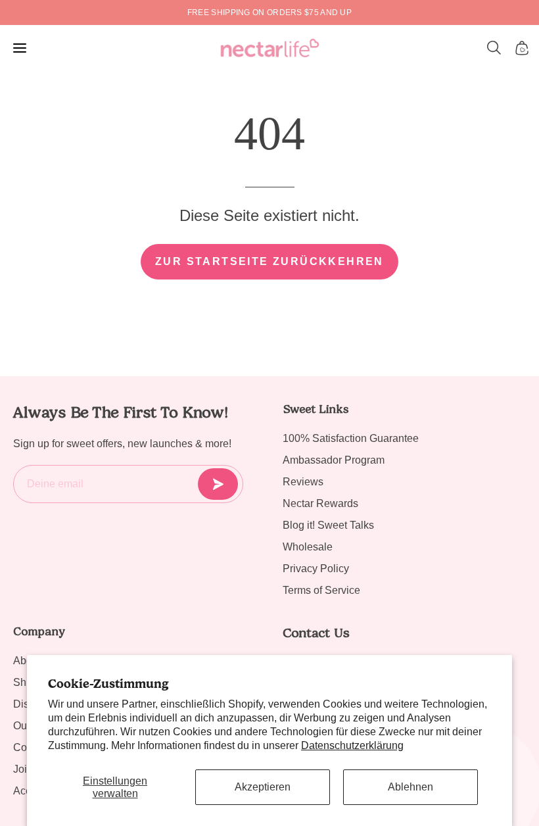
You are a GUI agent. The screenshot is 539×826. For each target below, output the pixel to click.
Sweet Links (315, 409)
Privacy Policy (316, 568)
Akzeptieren (263, 786)
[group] (269, 12)
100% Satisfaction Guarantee (351, 438)
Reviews (303, 481)
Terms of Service (321, 590)
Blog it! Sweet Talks (328, 525)
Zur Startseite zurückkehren (269, 261)
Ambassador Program (334, 460)
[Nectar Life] (270, 48)
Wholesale (308, 546)
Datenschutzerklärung (352, 745)
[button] (494, 48)
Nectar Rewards (320, 503)
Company (39, 631)
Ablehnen (410, 786)
